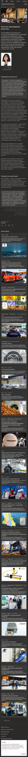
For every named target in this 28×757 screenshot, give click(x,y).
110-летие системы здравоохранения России (11, 420)
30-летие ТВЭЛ (10, 392)
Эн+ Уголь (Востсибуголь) (10, 530)
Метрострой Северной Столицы (5, 341)
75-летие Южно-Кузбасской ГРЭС (19, 559)
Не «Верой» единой (7, 343)
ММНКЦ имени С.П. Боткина (18, 585)
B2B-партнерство (4, 7)
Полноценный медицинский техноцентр (12, 317)
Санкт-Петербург (12, 7)
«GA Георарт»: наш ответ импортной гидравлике (14, 561)
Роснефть (3, 234)
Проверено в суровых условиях (10, 696)
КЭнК (2, 640)
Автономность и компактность (10, 236)
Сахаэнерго (8, 613)
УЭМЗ (5, 367)
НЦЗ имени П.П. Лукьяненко (10, 287)
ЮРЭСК (3, 477)
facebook (5, 225)
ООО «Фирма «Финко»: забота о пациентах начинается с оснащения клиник (12, 589)
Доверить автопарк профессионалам (11, 263)
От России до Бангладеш (8, 369)
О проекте (3, 736)
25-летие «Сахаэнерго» (14, 613)
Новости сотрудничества (7, 729)
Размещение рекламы (6, 738)
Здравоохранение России (7, 4)
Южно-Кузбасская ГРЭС (10, 559)
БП (6, 1)
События (12, 1)
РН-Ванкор (6, 234)
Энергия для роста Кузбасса (9, 642)
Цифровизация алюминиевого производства (13, 452)
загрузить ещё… (7, 720)
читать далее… (5, 750)
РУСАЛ (2, 450)
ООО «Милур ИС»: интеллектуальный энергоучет (11, 615)
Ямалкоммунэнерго (9, 503)
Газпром (8, 261)
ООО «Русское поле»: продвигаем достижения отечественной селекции (13, 289)
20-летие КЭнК (6, 640)
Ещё (26, 4)
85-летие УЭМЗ (10, 367)
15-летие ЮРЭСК (7, 477)
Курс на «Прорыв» (6, 394)
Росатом (3, 367)
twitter (9, 225)
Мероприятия (4, 734)
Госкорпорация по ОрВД (10, 666)
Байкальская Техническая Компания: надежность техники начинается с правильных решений (14, 534)
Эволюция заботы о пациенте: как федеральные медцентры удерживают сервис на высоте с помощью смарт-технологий (13, 424)
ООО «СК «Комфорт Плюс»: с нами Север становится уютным (12, 505)
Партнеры (25, 1)
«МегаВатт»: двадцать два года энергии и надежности (12, 668)
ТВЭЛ (5, 392)
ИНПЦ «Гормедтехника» (12, 314)
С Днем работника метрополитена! (15, 341)
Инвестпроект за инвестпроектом (10, 479)
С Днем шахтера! (17, 530)
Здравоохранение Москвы (5, 314)
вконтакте (2, 225)
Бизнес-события (5, 727)
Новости (18, 1)
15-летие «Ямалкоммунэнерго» (17, 503)
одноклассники (12, 225)
